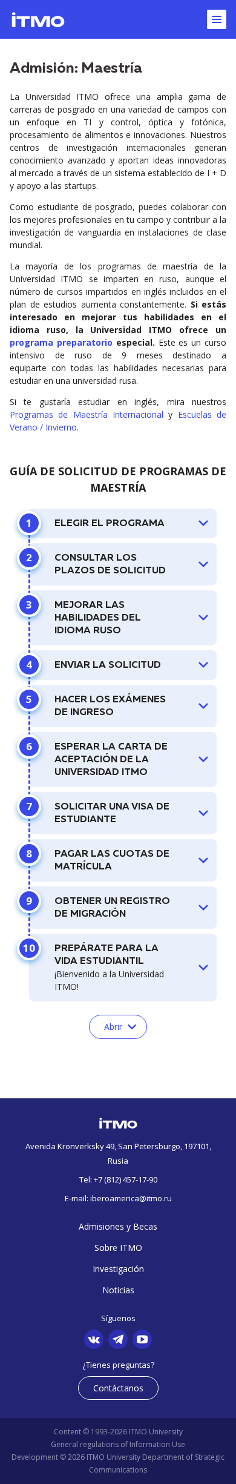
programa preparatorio (61, 342)
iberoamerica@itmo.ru (131, 1198)
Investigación (118, 1269)
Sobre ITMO (118, 1247)
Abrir (113, 1026)
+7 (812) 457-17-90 (125, 1179)
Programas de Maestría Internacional (86, 414)
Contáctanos (118, 1388)
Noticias (118, 1290)
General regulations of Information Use (118, 1444)
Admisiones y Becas (118, 1226)
